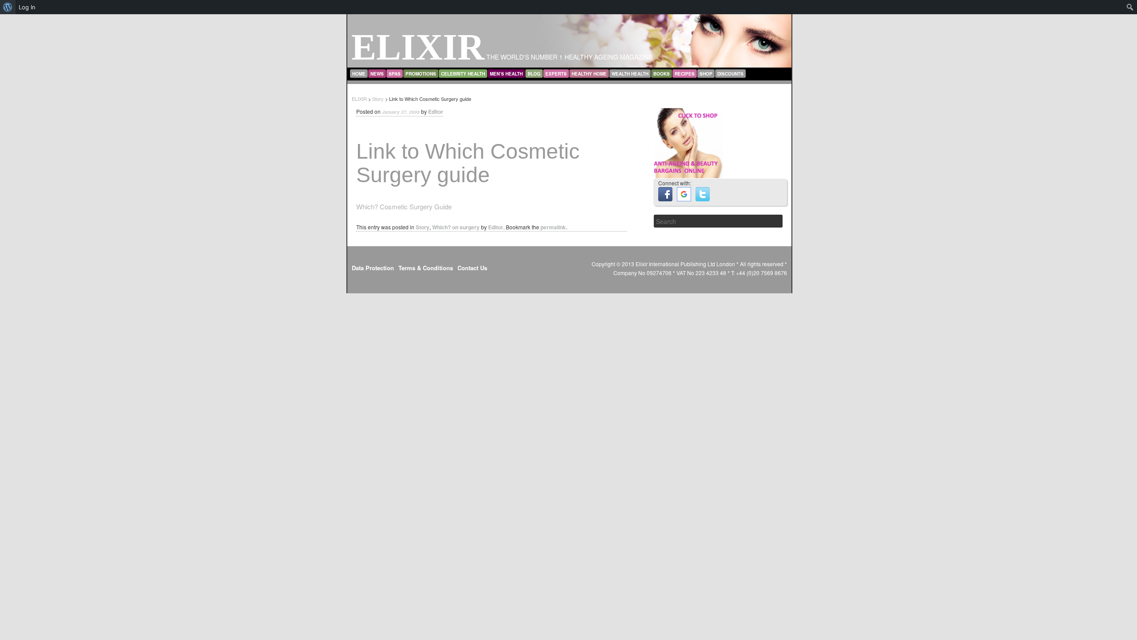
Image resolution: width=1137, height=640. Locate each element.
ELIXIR (418, 47)
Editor (435, 112)
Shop (706, 74)
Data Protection (373, 268)
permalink (553, 227)
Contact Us (472, 268)
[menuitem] (8, 7)
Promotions (421, 74)
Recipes (685, 74)
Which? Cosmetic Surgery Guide (404, 206)
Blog (534, 74)
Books (661, 74)
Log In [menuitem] (27, 7)
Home (359, 74)
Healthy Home (589, 74)
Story (422, 227)
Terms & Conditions (425, 268)
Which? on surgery (456, 227)
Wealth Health (630, 74)
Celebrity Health (463, 74)
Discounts (730, 74)
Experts (556, 74)
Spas (395, 74)
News (377, 74)
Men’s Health (506, 74)
